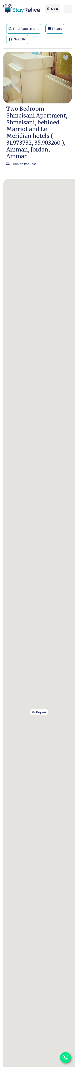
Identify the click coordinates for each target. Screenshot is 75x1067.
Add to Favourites (65, 57)
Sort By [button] (19, 39)
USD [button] (54, 8)
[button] (68, 9)
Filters (57, 28)
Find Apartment (26, 28)
